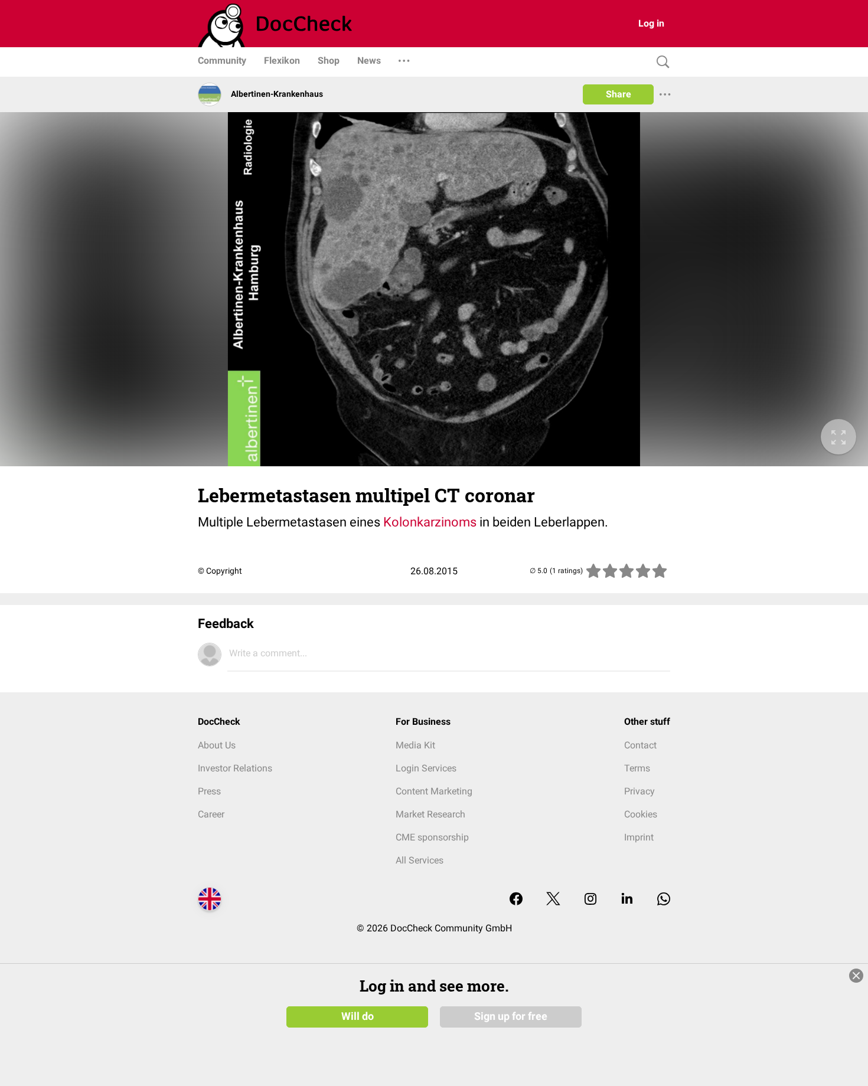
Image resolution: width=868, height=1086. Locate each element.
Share (618, 94)
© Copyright (220, 570)
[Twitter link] (553, 899)
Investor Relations (235, 768)
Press (209, 791)
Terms (637, 768)
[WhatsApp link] (663, 899)
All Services (419, 860)
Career (211, 814)
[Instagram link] (590, 899)
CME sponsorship (432, 837)
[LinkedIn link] (627, 899)
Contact (640, 745)
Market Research (430, 814)
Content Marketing (434, 791)
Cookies (640, 814)
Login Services (426, 768)
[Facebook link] (516, 899)
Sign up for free (510, 1016)
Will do (357, 1016)
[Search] (660, 62)
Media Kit (415, 745)
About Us (217, 745)
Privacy (639, 791)
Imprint (639, 837)
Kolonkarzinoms (430, 522)
